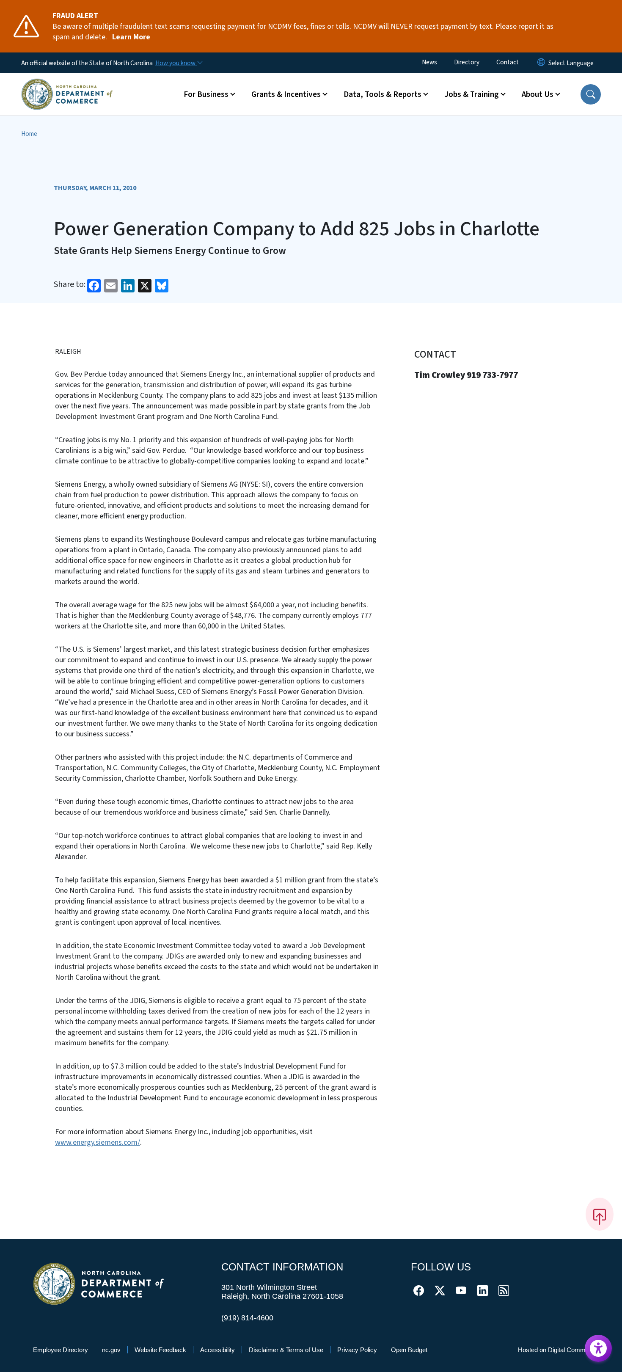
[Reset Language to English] (541, 63)
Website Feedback (160, 1349)
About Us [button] (537, 94)
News (429, 62)
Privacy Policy (357, 1349)
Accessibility (217, 1349)
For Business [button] (206, 94)
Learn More (131, 37)
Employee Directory (60, 1349)
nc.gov (111, 1349)
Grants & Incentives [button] (286, 94)
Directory (466, 62)
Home (29, 133)
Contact (507, 62)
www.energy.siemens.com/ (97, 1142)
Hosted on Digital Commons (557, 1349)
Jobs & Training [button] (471, 94)
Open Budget (409, 1349)
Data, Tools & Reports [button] (382, 94)
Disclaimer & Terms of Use (286, 1349)
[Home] (67, 84)
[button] (591, 94)
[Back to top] (600, 1214)
